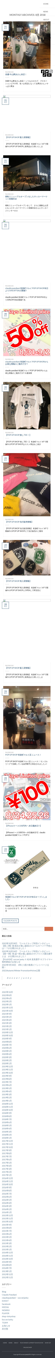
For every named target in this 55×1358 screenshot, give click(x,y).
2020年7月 (7, 1045)
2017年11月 (7, 1144)
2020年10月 (7, 1035)
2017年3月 (7, 1169)
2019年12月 (7, 1066)
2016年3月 (7, 1206)
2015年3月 (7, 1243)
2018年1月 (7, 1138)
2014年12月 (7, 1252)
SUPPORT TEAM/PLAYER (36, 1343)
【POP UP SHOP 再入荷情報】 (18, 581)
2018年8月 (7, 1116)
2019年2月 (7, 1097)
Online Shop (46, 60)
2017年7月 (7, 1156)
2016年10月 (7, 1184)
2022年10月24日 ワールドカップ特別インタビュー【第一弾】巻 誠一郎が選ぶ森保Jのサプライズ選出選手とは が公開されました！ (27, 953)
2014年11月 (7, 1255)
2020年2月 (7, 1060)
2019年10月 (7, 1072)
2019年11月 (7, 1069)
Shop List (48, 1343)
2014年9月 (7, 1262)
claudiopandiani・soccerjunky (15, 1297)
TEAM (5, 1322)
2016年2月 (7, 1209)
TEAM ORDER (46, 28)
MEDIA (5, 1307)
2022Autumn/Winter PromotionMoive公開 (21, 970)
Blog (4, 1291)
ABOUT (46, 20)
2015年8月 (7, 1228)
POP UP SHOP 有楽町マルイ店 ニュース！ (23, 755)
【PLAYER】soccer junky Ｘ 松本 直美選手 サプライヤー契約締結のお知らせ (27, 960)
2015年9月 (7, 1224)
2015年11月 (7, 1218)
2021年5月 (7, 1017)
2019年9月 (7, 1076)
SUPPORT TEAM (46, 39)
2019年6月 (7, 1085)
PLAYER (5, 1313)
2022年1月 (7, 1004)
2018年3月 (7, 1131)
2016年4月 (7, 1203)
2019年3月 (7, 1094)
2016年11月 (7, 1181)
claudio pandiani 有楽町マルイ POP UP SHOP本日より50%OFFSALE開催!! (26, 289)
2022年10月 (7, 992)
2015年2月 (7, 1246)
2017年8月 (7, 1153)
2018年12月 (7, 1103)
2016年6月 (7, 1197)
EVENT (5, 1301)
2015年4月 (7, 1240)
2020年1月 (7, 1063)
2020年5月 (7, 1051)
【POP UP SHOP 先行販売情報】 (19, 522)
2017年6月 (7, 1159)
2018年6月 (7, 1122)
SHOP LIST (45, 49)
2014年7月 (7, 1268)
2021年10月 (7, 1010)
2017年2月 (7, 1172)
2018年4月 (7, 1128)
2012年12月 (7, 1274)
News (45, 12)
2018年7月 (7, 1119)
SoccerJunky (7, 1319)
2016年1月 (7, 1212)
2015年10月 (7, 1221)
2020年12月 (7, 1032)
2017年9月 (7, 1150)
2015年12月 (7, 1215)
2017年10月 (7, 1147)
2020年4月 (7, 1054)
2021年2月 (7, 1026)
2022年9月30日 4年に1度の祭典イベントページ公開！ (25, 966)
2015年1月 (7, 1249)
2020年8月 (7, 1041)
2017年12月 (7, 1141)
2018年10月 (7, 1110)
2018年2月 (7, 1135)
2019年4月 (7, 1091)
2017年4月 (7, 1166)
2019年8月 (7, 1079)
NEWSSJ (6, 1310)
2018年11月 (7, 1107)
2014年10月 (7, 1259)
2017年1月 (7, 1175)
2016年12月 (7, 1178)
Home (45, 4)
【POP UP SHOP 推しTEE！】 (18, 435)
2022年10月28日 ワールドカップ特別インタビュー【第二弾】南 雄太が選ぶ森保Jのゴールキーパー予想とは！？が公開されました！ (27, 945)
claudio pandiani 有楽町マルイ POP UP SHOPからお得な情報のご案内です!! (26, 362)
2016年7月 (7, 1193)
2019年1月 (7, 1100)
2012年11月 (7, 1277)
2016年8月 (7, 1190)
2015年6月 (7, 1234)
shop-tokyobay (8, 1316)
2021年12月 (7, 1007)
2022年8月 (7, 995)
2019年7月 (7, 1082)
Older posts (10, 920)
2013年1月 (7, 1271)
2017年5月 (7, 1162)
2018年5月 (7, 1125)
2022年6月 (7, 998)
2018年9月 (7, 1113)
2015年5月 (7, 1237)
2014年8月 (7, 1265)
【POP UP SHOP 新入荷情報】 (18, 137)
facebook (9, 135)
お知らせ (6, 1325)
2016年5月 (7, 1200)
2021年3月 (7, 1023)
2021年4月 (7, 1020)
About (16, 1343)
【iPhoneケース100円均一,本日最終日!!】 (23, 826)
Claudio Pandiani (9, 1294)
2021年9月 (7, 1014)
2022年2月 (7, 1001)
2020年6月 (7, 1048)
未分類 (5, 1329)
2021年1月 (7, 1029)
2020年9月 (7, 1038)
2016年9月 (7, 1187)
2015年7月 (7, 1231)
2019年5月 (7, 1088)
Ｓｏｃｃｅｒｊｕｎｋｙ (19, 978)
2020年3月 (7, 1057)
